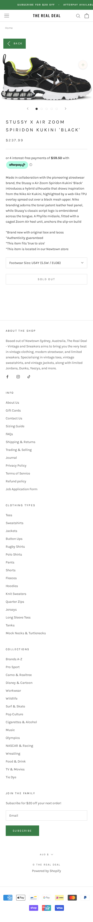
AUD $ (44, 854)
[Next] (65, 109)
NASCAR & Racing (19, 746)
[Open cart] (87, 15)
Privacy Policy (16, 466)
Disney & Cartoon (19, 683)
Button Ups (14, 539)
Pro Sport (13, 667)
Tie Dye (11, 777)
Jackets (11, 531)
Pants (10, 562)
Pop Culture (14, 714)
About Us (12, 403)
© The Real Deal (47, 864)
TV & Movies (15, 769)
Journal (11, 458)
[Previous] (27, 109)
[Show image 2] (42, 109)
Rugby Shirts (15, 547)
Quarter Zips (15, 602)
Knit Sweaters (16, 594)
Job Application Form (21, 489)
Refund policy (16, 481)
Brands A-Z (14, 659)
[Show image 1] (37, 109)
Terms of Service (18, 473)
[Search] (78, 16)
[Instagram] (18, 376)
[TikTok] (29, 376)
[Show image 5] (57, 109)
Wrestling (13, 754)
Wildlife (11, 698)
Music (10, 730)
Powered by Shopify (46, 871)
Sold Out (46, 279)
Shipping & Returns (20, 442)
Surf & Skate (15, 706)
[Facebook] (7, 376)
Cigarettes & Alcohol (21, 722)
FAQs (9, 434)
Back (18, 43)
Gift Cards (13, 410)
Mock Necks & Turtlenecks (26, 633)
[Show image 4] (52, 109)
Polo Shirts (14, 554)
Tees (9, 515)
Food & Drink (16, 761)
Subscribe (22, 830)
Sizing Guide (15, 426)
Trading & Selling (19, 450)
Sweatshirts (14, 523)
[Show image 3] (47, 109)
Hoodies (12, 586)
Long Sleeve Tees (18, 617)
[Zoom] (83, 65)
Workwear (13, 691)
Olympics (13, 738)
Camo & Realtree (19, 675)
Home (9, 28)
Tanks (10, 625)
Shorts (11, 570)
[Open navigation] (6, 15)
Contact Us (14, 418)
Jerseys (11, 610)
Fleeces (11, 578)
